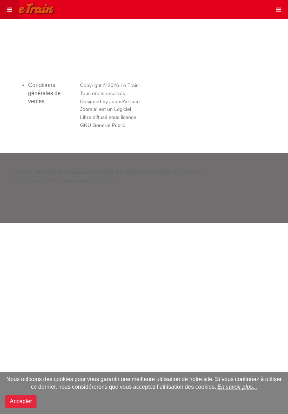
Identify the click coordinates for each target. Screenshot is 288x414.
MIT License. (186, 172)
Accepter (21, 401)
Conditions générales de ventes (44, 93)
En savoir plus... (237, 387)
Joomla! (89, 109)
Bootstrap (24, 172)
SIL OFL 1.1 (105, 180)
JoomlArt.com (124, 101)
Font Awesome (30, 180)
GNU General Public (102, 125)
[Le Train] (27, 7)
